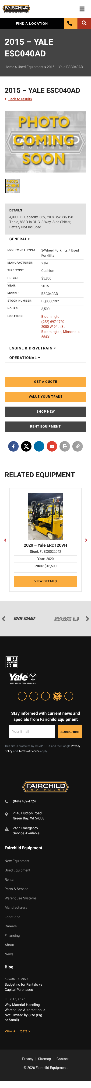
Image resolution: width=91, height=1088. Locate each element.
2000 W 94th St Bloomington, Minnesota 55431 (60, 331)
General (18, 239)
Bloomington (51, 316)
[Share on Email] (52, 446)
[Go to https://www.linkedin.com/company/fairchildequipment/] (22, 697)
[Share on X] (26, 446)
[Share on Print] (65, 446)
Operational (23, 358)
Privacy (27, 1058)
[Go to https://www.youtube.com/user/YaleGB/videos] (68, 697)
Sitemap (44, 1058)
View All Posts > (17, 1031)
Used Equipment (30, 66)
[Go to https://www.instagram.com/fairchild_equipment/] (45, 697)
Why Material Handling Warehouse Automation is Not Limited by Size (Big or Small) (25, 1012)
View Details (45, 581)
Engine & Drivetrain (31, 348)
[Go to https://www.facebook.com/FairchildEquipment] (33, 697)
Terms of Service (29, 751)
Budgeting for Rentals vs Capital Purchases (23, 987)
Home (9, 66)
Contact (62, 1058)
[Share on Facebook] (13, 446)
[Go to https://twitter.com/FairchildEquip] (57, 697)
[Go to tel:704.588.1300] (45, 802)
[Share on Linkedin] (39, 446)
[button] (45, 382)
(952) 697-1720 (52, 321)
